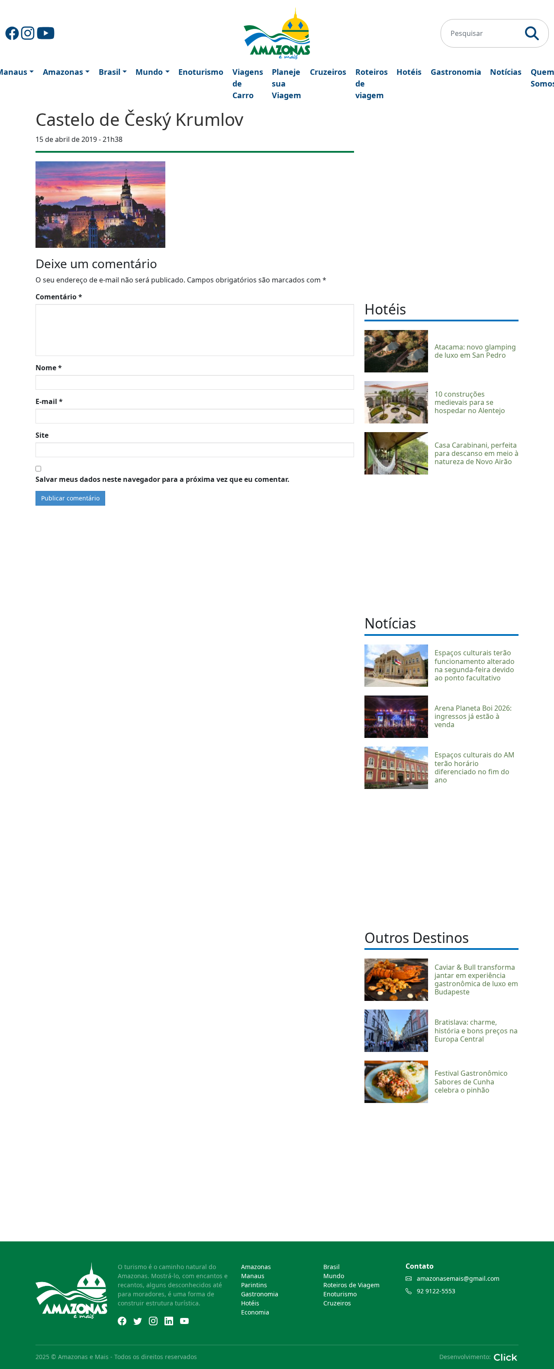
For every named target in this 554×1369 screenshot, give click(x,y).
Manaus (252, 1276)
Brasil (109, 72)
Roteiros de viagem (371, 83)
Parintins (254, 1285)
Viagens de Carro (247, 83)
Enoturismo (200, 72)
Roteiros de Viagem (351, 1285)
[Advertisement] (441, 543)
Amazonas (63, 72)
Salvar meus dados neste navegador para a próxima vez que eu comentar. (162, 479)
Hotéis (409, 72)
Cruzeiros (328, 72)
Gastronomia (456, 72)
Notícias (506, 72)
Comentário (58, 296)
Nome (48, 367)
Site (41, 435)
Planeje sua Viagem (286, 83)
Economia (255, 1312)
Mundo (149, 72)
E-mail (49, 401)
